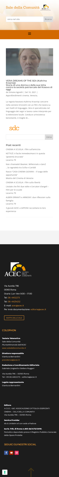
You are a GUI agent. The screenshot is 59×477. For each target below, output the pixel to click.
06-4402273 (14, 297)
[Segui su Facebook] (6, 453)
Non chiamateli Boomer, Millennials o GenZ (26, 166)
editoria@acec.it (38, 309)
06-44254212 (14, 301)
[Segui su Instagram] (17, 453)
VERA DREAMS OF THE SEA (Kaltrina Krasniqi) (29, 85)
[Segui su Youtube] (11, 453)
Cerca (49, 137)
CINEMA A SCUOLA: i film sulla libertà (23, 182)
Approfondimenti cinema (17, 95)
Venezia (33, 95)
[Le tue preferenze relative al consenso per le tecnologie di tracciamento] (4, 472)
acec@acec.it (18, 305)
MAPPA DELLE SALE (14, 318)
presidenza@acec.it (11, 359)
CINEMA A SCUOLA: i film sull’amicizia (23, 149)
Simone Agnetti (16, 92)
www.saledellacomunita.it (14, 347)
